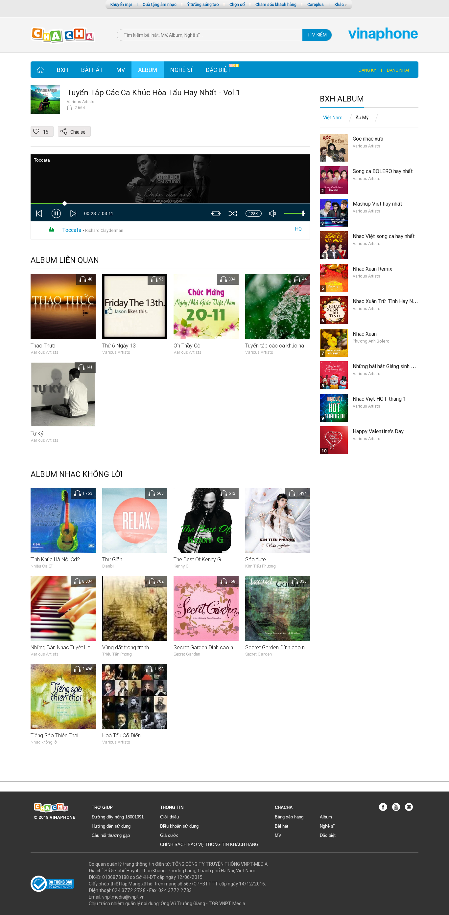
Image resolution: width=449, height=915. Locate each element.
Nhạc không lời (44, 742)
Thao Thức (43, 345)
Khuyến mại (121, 4)
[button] (56, 213)
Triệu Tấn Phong (117, 654)
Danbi (108, 566)
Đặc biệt (218, 70)
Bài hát (92, 70)
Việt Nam (333, 118)
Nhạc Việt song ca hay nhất (384, 236)
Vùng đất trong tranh (125, 647)
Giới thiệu (169, 817)
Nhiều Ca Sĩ (41, 566)
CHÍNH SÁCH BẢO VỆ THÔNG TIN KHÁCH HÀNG (209, 844)
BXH (62, 70)
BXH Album (342, 99)
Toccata (72, 230)
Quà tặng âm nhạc (160, 4)
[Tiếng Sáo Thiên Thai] (63, 696)
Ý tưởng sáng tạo (203, 4)
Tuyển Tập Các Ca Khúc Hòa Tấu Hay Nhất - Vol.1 (153, 92)
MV (120, 70)
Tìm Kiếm (317, 35)
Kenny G (181, 566)
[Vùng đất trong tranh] (134, 608)
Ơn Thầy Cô (187, 345)
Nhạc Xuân (365, 333)
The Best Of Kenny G (197, 559)
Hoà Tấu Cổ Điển (121, 735)
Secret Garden (187, 654)
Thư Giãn (112, 559)
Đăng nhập (398, 70)
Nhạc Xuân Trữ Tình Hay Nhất (386, 301)
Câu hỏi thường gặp (111, 835)
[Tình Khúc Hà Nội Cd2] (63, 520)
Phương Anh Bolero (371, 341)
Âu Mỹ (362, 118)
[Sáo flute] (277, 520)
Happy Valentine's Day (378, 431)
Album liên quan (65, 260)
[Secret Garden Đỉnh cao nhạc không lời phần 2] (206, 608)
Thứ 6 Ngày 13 (119, 345)
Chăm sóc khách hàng (275, 4)
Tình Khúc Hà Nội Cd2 (55, 559)
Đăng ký (367, 70)
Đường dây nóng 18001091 (118, 817)
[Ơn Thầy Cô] (206, 306)
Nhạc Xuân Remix (372, 268)
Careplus (315, 4)
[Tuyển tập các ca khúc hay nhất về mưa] (277, 306)
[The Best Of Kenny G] (206, 520)
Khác (340, 4)
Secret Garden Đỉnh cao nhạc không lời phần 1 (298, 647)
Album (147, 70)
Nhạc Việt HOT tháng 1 (379, 398)
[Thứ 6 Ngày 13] (134, 306)
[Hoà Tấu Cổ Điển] (134, 696)
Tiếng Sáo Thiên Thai (54, 735)
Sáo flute (255, 559)
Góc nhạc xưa (368, 138)
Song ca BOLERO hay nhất (383, 171)
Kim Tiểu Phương (260, 566)
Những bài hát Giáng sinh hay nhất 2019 (398, 366)
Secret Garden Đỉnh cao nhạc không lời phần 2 (227, 647)
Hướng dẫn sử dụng (111, 826)
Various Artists (80, 101)
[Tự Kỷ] (63, 394)
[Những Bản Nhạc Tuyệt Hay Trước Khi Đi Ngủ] (63, 608)
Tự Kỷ (37, 433)
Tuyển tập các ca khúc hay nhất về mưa (290, 345)
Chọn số (237, 4)
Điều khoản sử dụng (179, 826)
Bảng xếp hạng (289, 817)
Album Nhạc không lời (77, 474)
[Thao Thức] (63, 306)
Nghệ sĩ (181, 70)
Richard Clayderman (104, 230)
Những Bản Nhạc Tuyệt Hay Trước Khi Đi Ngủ (81, 647)
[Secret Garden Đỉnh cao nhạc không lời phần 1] (277, 608)
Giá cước (169, 835)
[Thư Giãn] (134, 520)
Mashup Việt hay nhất (377, 203)
